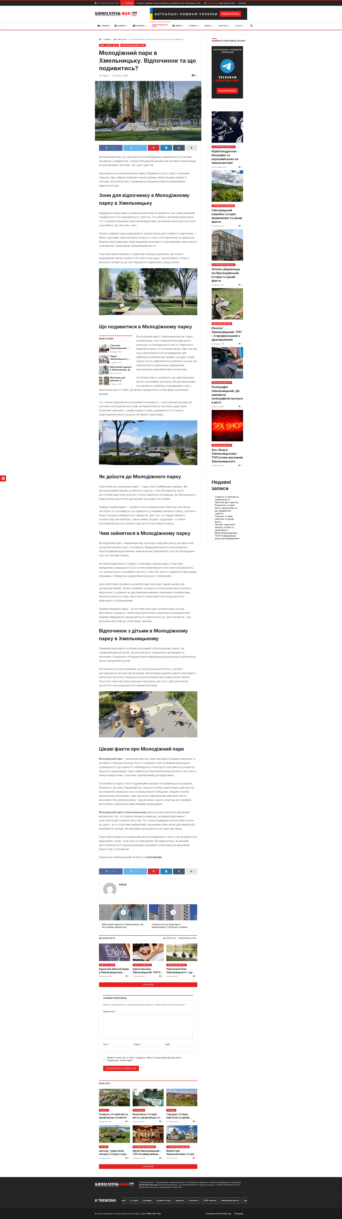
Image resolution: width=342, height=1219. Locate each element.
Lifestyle (107, 39)
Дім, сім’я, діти (119, 39)
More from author (187, 938)
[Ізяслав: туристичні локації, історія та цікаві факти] (114, 1134)
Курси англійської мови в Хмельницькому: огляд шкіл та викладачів (114, 971)
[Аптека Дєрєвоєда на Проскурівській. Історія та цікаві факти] (227, 245)
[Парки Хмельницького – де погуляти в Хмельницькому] (104, 359)
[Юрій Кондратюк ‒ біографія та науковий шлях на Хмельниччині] (227, 127)
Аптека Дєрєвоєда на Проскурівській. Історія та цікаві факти (226, 274)
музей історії (138, 1200)
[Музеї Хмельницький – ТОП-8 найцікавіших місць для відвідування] (148, 1134)
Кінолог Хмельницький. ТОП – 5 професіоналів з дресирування (227, 333)
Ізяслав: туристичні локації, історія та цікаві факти (114, 1152)
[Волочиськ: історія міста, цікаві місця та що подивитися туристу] (148, 1097)
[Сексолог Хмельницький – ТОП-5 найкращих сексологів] (104, 348)
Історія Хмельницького (223, 147)
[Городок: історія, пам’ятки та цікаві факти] (181, 1097)
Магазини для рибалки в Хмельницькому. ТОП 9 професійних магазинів (120, 379)
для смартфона (238, 1200)
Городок (171, 1110)
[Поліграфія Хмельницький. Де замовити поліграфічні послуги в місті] (227, 363)
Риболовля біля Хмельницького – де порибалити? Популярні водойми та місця (181, 971)
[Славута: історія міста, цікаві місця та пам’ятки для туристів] (114, 1097)
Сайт (167, 1044)
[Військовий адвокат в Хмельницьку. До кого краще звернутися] (104, 370)
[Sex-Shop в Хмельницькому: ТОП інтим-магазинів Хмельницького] (227, 425)
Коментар (109, 1011)
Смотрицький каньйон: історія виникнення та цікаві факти (227, 215)
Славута (104, 1110)
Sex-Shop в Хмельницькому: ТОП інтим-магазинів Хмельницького (227, 455)
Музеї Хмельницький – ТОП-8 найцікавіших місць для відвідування (147, 1152)
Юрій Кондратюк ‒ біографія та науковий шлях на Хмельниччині (225, 157)
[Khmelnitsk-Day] (116, 14)
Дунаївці (121, 1200)
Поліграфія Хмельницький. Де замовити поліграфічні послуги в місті (227, 394)
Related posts (169, 938)
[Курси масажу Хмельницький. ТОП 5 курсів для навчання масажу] (148, 952)
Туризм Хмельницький (144, 1147)
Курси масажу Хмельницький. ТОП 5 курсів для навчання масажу (146, 971)
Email (137, 1044)
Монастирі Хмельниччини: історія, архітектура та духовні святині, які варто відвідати (181, 1152)
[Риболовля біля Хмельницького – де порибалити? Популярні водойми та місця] (181, 952)
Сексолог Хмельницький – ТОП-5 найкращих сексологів (120, 347)
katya (123, 884)
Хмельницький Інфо (133, 45)
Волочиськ (139, 1110)
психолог (168, 1200)
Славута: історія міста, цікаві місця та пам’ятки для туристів (114, 1116)
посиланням (153, 857)
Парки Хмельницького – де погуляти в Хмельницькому (119, 358)
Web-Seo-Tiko (154, 1213)
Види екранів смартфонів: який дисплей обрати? (203, 3)
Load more (148, 985)
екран (221, 1200)
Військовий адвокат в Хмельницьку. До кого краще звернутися (121, 368)
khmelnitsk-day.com (148, 1185)
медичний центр (204, 1200)
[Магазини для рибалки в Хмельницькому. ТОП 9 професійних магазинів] (104, 380)
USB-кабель (184, 1200)
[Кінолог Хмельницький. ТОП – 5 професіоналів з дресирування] (227, 304)
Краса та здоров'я (142, 965)
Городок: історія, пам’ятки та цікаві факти (177, 1116)
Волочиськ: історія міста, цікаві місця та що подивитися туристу (148, 1116)
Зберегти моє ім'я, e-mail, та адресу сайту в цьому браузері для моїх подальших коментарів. (144, 1059)
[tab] (170, 938)
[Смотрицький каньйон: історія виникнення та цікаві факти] (227, 186)
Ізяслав (103, 1147)
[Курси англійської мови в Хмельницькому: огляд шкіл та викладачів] (114, 952)
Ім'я (106, 1044)
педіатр (154, 1200)
